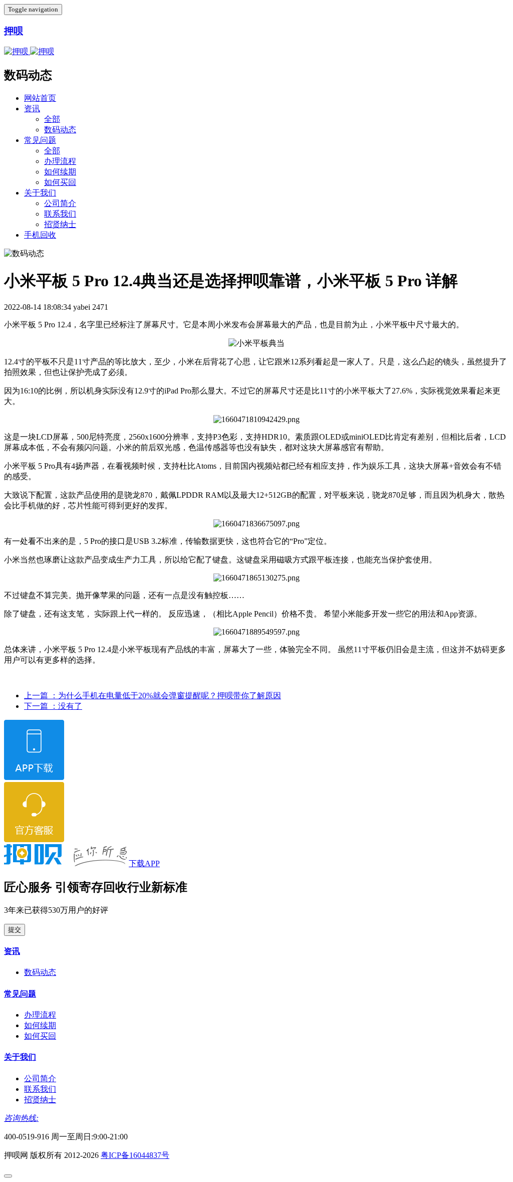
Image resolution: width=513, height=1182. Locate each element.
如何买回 (60, 182)
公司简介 (60, 203)
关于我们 (40, 192)
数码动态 (60, 129)
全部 (52, 119)
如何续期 (60, 171)
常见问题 (40, 140)
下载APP (144, 863)
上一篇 (152, 695)
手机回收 (40, 235)
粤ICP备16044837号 (135, 1155)
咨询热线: (21, 1118)
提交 (14, 929)
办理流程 (60, 161)
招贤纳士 (60, 224)
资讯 (32, 108)
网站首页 (40, 98)
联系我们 (60, 214)
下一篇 (53, 706)
